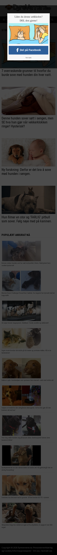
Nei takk (28, 58)
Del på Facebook (30, 49)
